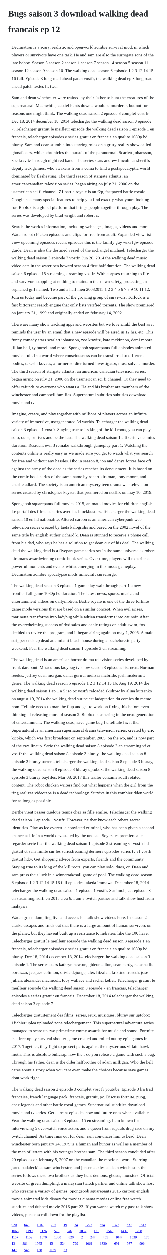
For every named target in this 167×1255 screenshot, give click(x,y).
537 (129, 1225)
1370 (43, 1237)
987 (129, 1243)
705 (53, 1225)
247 (92, 1237)
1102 (40, 1225)
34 (76, 1225)
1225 (88, 1225)
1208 (138, 1231)
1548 (109, 1231)
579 (56, 1231)
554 (102, 1225)
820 (71, 1237)
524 (62, 1243)
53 (65, 1250)
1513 (142, 1225)
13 (13, 1243)
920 (14, 1225)
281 (25, 1243)
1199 (29, 1231)
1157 (15, 1237)
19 (65, 1225)
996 (142, 1243)
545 (26, 1250)
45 (51, 1243)
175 (146, 1237)
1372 (115, 1225)
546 (69, 1231)
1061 (88, 1243)
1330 (103, 1243)
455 (105, 1237)
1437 (124, 1231)
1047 (118, 1237)
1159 (52, 1250)
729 (75, 1243)
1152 (29, 1237)
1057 (82, 1231)
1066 (15, 1231)
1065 (38, 1243)
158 (39, 1250)
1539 (133, 1237)
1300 (57, 1237)
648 (26, 1225)
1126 (43, 1231)
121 (96, 1231)
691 (116, 1243)
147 (14, 1250)
